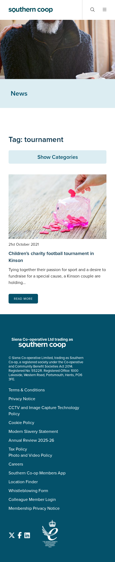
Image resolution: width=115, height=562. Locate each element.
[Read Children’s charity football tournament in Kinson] (57, 206)
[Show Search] (92, 10)
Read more (23, 299)
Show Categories (57, 157)
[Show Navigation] (104, 10)
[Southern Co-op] (31, 10)
